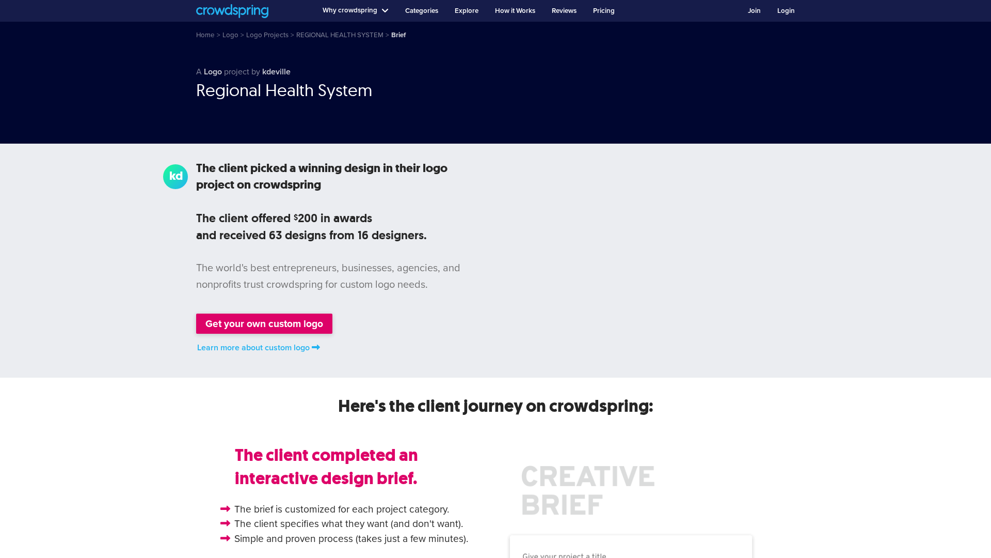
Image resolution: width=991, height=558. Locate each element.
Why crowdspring (350, 10)
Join (754, 11)
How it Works (515, 11)
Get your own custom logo (264, 324)
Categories (421, 11)
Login (786, 11)
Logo (213, 72)
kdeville (276, 72)
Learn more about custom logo (253, 348)
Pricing (604, 11)
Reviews (564, 11)
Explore (466, 11)
